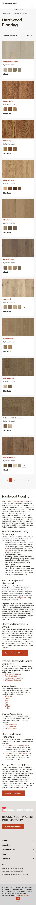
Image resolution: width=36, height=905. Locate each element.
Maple (7, 698)
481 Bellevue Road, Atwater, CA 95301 (12, 868)
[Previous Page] (7, 480)
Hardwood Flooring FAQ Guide (16, 753)
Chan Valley (7, 220)
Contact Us (6, 859)
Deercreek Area (8, 339)
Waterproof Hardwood (13, 680)
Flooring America (6, 13)
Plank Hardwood (11, 676)
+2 (24, 465)
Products (16, 13)
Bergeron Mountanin (10, 61)
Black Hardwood (11, 724)
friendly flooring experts (16, 501)
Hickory (7, 708)
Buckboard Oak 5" (9, 180)
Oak (6, 700)
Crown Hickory (8, 259)
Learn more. (24, 895)
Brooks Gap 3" (8, 101)
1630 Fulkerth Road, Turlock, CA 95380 (12, 871)
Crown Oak (7, 299)
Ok (18, 898)
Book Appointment (14, 826)
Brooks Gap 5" (8, 141)
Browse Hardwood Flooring (15, 653)
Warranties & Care (8, 850)
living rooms (21, 598)
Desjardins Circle (9, 457)
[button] (17, 10)
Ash (6, 704)
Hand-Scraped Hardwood (14, 678)
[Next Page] (28, 480)
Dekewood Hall (8, 378)
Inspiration (6, 845)
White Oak (8, 696)
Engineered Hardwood (13, 674)
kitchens (8, 551)
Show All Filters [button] (9, 35)
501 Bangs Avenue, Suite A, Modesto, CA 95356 (15, 874)
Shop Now (7, 74)
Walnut (7, 706)
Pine (6, 702)
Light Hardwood (10, 728)
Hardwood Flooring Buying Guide (17, 745)
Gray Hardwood (10, 726)
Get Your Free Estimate (13, 793)
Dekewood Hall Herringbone (13, 418)
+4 (24, 307)
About (4, 854)
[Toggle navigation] (32, 6)
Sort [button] (28, 35)
